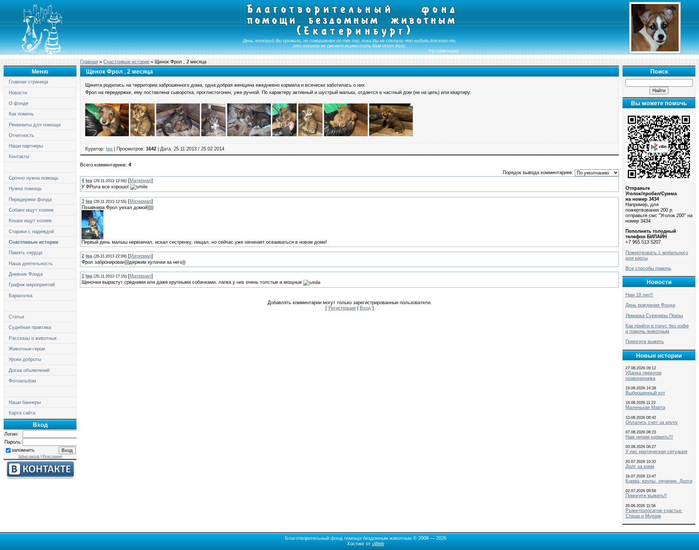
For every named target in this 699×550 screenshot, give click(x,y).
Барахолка (20, 295)
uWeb (378, 543)
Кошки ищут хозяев (30, 220)
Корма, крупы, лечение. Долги (658, 481)
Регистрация (52, 456)
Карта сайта (22, 413)
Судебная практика (30, 327)
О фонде (18, 103)
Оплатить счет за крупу (651, 422)
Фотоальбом (22, 381)
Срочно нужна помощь (34, 178)
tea (109, 149)
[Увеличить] (107, 134)
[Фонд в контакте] (40, 477)
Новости (18, 92)
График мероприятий (32, 284)
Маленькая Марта (645, 407)
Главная (89, 61)
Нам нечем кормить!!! (649, 437)
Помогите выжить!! (646, 495)
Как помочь (21, 114)
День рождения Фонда (650, 305)
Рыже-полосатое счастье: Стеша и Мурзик (654, 513)
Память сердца (25, 252)
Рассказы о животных (33, 338)
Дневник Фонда (26, 274)
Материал (140, 180)
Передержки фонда (30, 199)
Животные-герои (27, 348)
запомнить (23, 450)
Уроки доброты (25, 359)
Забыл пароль (29, 456)
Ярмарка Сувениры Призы (654, 315)
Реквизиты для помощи (34, 124)
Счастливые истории (33, 242)
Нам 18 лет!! (639, 295)
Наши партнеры (26, 146)
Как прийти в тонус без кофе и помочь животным (657, 328)
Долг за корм (639, 466)
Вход (365, 308)
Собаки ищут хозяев (31, 210)
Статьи (16, 316)
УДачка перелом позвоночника (643, 375)
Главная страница (28, 82)
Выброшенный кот (645, 393)
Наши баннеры (25, 402)
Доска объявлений (29, 370)
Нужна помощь (25, 188)
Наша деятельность (31, 263)
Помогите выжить (644, 341)
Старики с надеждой (31, 231)
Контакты (19, 156)
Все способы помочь (648, 268)
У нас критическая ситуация (656, 451)
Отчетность (21, 135)
